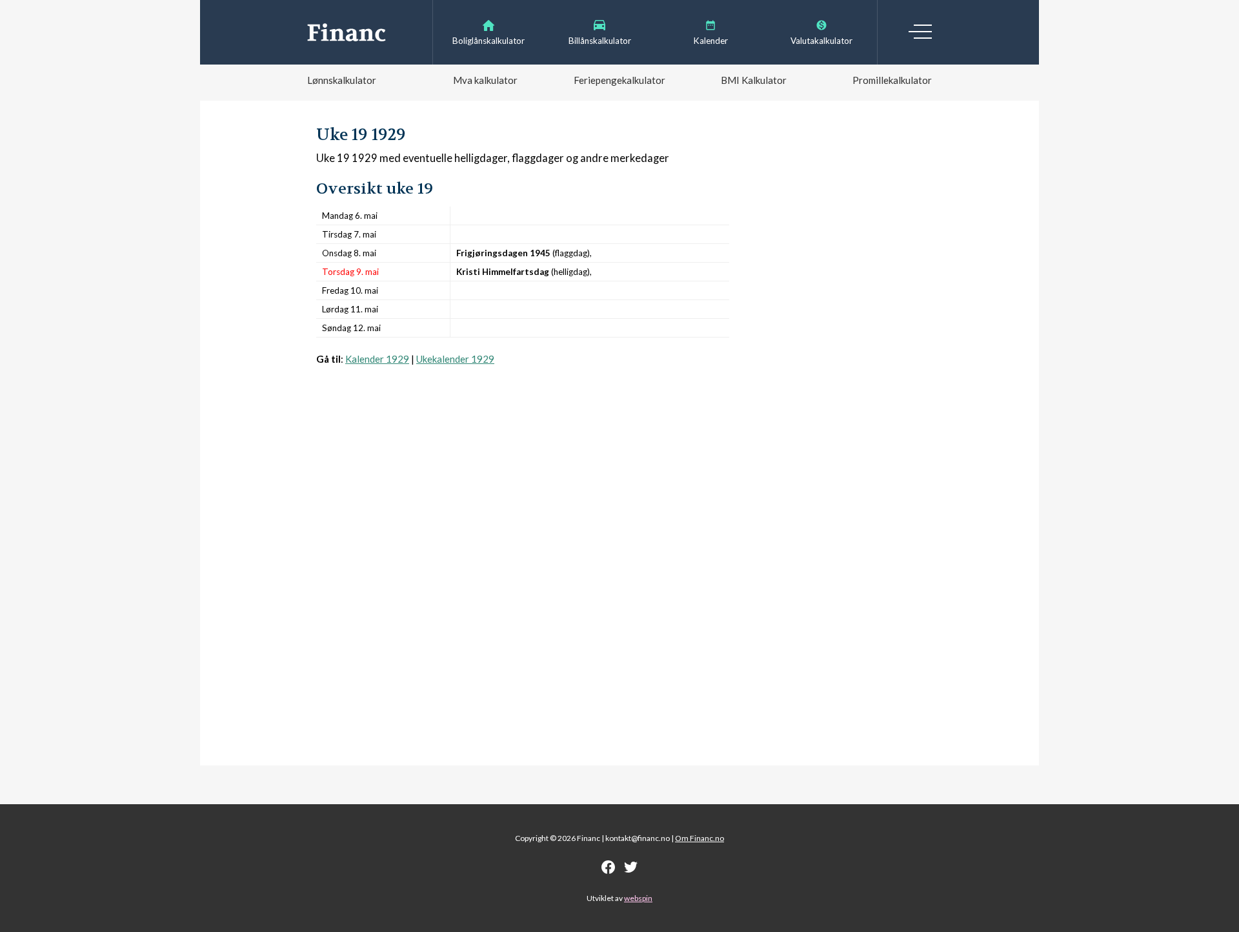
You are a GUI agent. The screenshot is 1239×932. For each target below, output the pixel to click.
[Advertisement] (522, 494)
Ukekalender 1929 (455, 359)
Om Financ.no (699, 838)
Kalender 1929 (377, 359)
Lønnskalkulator (341, 80)
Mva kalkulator (485, 80)
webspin (638, 898)
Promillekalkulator (892, 80)
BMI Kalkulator (754, 80)
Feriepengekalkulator (619, 80)
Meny (920, 32)
